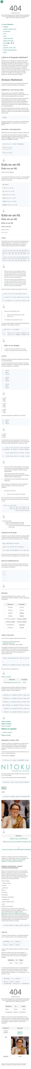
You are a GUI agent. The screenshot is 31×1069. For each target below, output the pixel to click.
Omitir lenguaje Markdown (10, 50)
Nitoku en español (6, 676)
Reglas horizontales (8, 40)
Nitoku (20, 644)
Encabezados (6, 31)
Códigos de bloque (8, 38)
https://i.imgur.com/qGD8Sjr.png (19, 838)
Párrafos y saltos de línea (9, 29)
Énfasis (5, 43)
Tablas (5, 52)
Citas (4, 33)
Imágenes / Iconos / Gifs (9, 47)
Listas (4, 36)
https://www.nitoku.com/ (9, 643)
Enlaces (5, 45)
